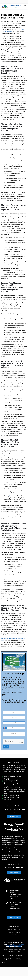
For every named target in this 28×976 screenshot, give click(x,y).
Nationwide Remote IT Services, (14, 825)
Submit (6, 747)
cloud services (5, 152)
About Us (10, 955)
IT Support (19, 955)
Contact (4, 962)
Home (3, 955)
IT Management (6, 959)
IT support (12, 496)
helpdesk (12, 580)
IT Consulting (17, 959)
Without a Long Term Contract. (14, 830)
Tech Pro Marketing (18, 944)
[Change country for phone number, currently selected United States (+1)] (5, 728)
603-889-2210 (14, 929)
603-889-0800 (14, 934)
